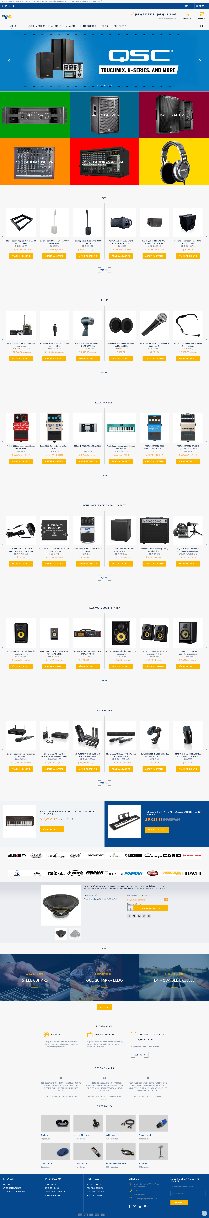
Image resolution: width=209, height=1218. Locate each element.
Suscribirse (179, 1202)
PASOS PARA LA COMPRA (55, 1192)
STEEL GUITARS (35, 980)
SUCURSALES (50, 1184)
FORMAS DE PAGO (52, 1195)
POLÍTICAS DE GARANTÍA (97, 1195)
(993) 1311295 (166, 14)
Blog (105, 26)
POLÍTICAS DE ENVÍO (95, 1188)
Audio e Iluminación (64, 26)
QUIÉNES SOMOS (52, 1188)
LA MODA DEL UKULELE (174, 980)
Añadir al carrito (21, 256)
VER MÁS (104, 270)
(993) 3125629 (144, 14)
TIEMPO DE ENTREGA (95, 1184)
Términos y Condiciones (14, 1192)
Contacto (120, 26)
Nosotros (89, 26)
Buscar (6, 1184)
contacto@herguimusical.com (145, 1199)
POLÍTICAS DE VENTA (95, 1192)
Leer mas (34, 977)
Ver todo (104, 1007)
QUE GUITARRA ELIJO (104, 980)
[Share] (129, 916)
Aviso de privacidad (12, 1188)
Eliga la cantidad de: (134, 904)
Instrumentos (36, 26)
